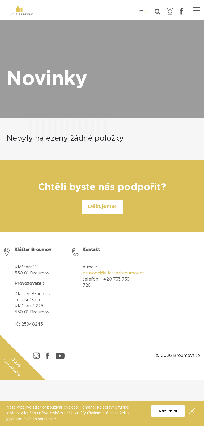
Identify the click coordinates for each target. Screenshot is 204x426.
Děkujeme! (102, 206)
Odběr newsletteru (12, 366)
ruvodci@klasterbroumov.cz (115, 273)
